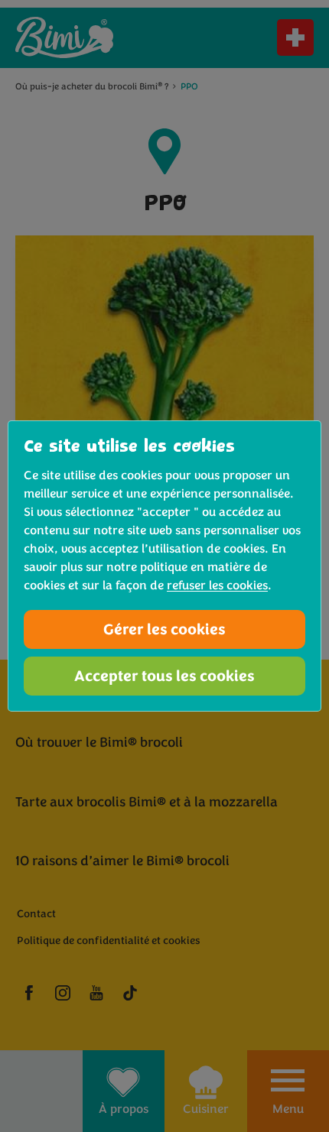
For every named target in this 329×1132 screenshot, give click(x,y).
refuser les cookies (217, 585)
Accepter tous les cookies (164, 676)
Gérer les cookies (164, 629)
